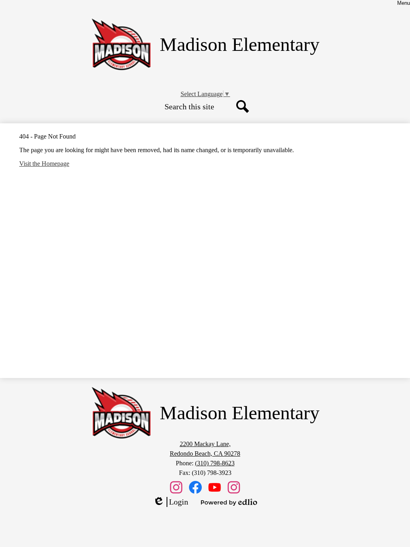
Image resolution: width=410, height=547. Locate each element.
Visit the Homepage (44, 163)
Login (170, 502)
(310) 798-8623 (215, 463)
